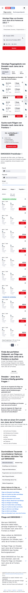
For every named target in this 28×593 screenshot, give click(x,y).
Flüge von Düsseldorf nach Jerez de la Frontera (14, 513)
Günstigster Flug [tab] (5, 72)
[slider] (26, 185)
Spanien (14, 590)
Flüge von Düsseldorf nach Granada (11, 498)
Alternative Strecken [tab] (7, 462)
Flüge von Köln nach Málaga (9, 496)
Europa (9, 590)
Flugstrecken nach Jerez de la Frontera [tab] (12, 473)
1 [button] (12, 345)
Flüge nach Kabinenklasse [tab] (9, 469)
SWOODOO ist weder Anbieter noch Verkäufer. (12, 578)
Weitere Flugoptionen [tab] (7, 483)
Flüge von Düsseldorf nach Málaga (10, 492)
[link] (11, 146)
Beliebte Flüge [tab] (18, 462)
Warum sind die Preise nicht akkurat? (12, 584)
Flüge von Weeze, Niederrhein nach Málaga (13, 500)
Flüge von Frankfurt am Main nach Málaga (12, 494)
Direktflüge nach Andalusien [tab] (9, 466)
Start (5, 590)
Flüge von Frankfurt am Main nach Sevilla (12, 506)
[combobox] (15, 171)
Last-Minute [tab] (22, 72)
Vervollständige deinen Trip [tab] (9, 479)
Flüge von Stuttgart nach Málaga (10, 502)
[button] (2, 8)
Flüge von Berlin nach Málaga (9, 511)
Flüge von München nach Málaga (10, 509)
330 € (5, 22)
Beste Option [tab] (13, 72)
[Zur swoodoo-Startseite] (10, 8)
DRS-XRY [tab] (14, 371)
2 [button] (15, 345)
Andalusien (20, 590)
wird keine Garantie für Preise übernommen (14, 573)
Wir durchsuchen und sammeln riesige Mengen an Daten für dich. (13, 581)
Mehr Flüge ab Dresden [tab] (8, 476)
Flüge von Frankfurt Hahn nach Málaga (11, 504)
